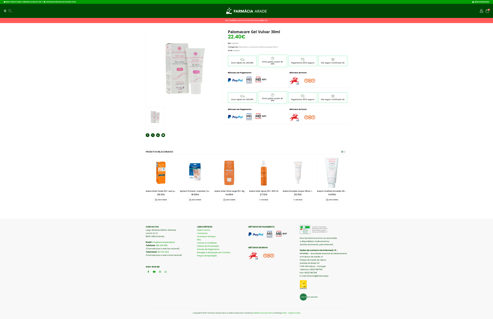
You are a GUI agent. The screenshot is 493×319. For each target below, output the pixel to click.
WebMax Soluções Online (263, 313)
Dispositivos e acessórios (249, 47)
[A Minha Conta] (481, 11)
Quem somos (203, 230)
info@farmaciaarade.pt (163, 242)
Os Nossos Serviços (206, 236)
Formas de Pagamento (208, 249)
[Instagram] (160, 271)
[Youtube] (154, 271)
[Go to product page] (161, 173)
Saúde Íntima (272, 47)
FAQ (199, 239)
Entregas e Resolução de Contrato (213, 252)
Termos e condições (207, 242)
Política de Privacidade (208, 246)
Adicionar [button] (162, 200)
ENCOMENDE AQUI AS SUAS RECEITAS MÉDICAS (246, 20)
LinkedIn (158, 135)
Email (163, 135)
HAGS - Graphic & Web (291, 313)
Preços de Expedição (207, 255)
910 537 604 (163, 252)
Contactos (202, 233)
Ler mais (264, 200)
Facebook (147, 135)
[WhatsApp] (165, 271)
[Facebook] (148, 271)
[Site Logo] (246, 11)
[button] (6, 11)
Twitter (153, 135)
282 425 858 (161, 245)
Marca (263, 47)
